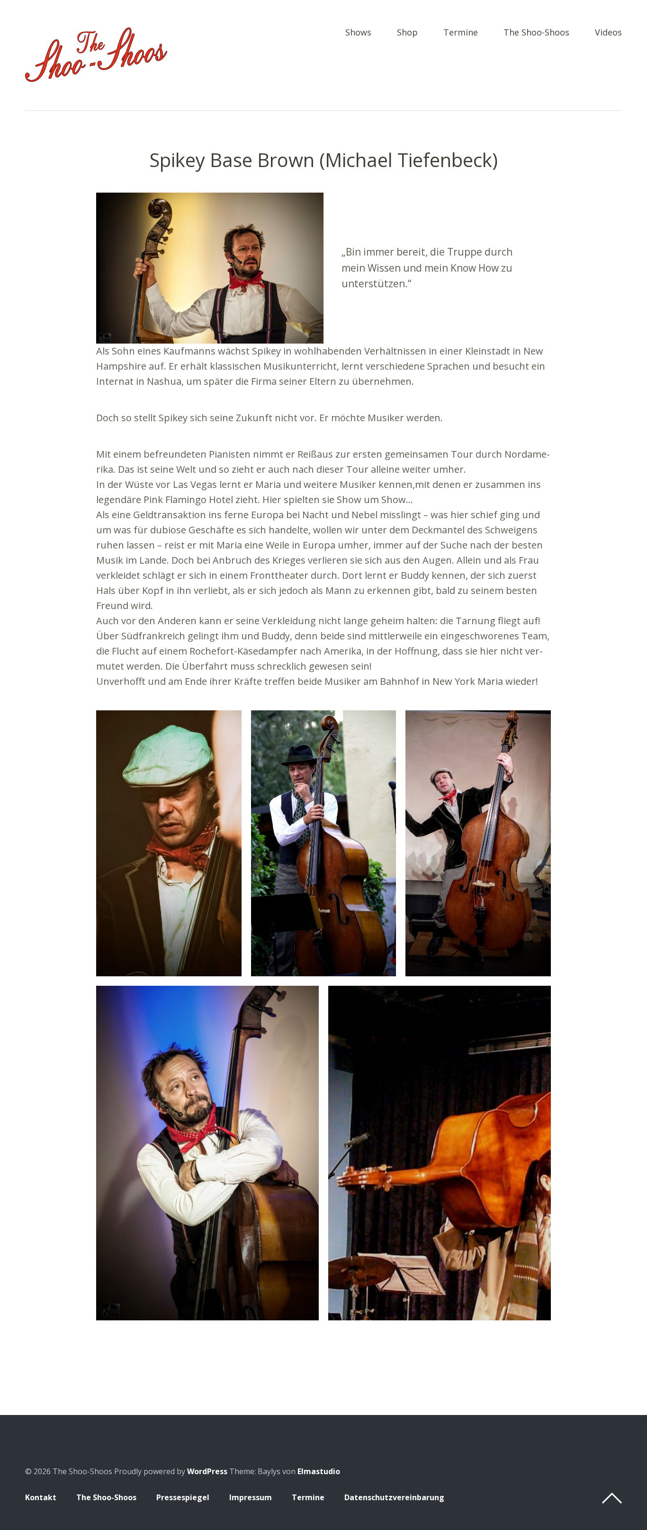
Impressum (250, 1497)
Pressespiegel (182, 1497)
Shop (407, 33)
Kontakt (40, 1497)
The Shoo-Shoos (536, 33)
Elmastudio (318, 1471)
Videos (608, 33)
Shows (358, 33)
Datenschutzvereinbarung (394, 1497)
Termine (460, 33)
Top (612, 1498)
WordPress (207, 1471)
